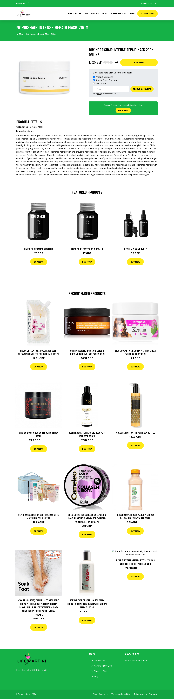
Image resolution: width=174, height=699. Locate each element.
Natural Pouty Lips (96, 13)
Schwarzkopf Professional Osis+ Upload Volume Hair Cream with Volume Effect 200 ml (87, 604)
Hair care (33, 126)
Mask (40, 126)
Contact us (104, 694)
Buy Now (139, 62)
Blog (132, 13)
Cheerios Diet (118, 13)
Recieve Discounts (142, 89)
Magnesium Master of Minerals (87, 249)
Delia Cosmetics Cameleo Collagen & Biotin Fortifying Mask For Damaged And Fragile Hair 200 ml (87, 518)
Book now (123, 110)
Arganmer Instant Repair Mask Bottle (135, 432)
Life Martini (75, 13)
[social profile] (28, 3)
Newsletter (101, 83)
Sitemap (153, 694)
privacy (99, 94)
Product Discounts (104, 77)
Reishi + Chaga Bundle (135, 249)
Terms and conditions (121, 694)
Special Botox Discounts (107, 80)
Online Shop (147, 13)
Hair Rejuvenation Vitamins (38, 249)
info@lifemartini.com (147, 3)
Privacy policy (140, 694)
